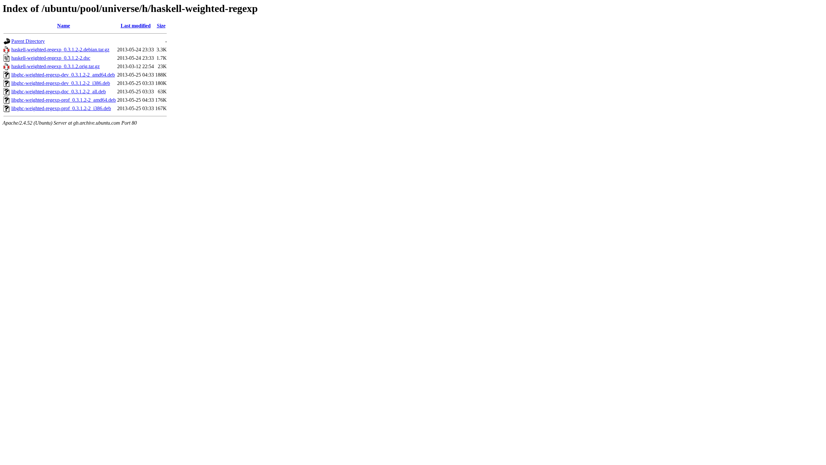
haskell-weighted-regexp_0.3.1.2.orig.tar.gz (55, 66)
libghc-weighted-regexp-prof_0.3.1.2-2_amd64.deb (63, 100)
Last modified (136, 25)
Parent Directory (28, 41)
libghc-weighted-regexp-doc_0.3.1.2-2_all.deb (58, 91)
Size (161, 25)
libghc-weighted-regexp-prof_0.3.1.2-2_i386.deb (61, 108)
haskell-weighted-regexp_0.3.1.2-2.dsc (50, 58)
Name (63, 25)
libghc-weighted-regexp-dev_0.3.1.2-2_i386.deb (60, 83)
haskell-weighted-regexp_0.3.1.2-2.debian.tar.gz (60, 49)
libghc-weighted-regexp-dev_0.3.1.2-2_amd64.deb (63, 75)
